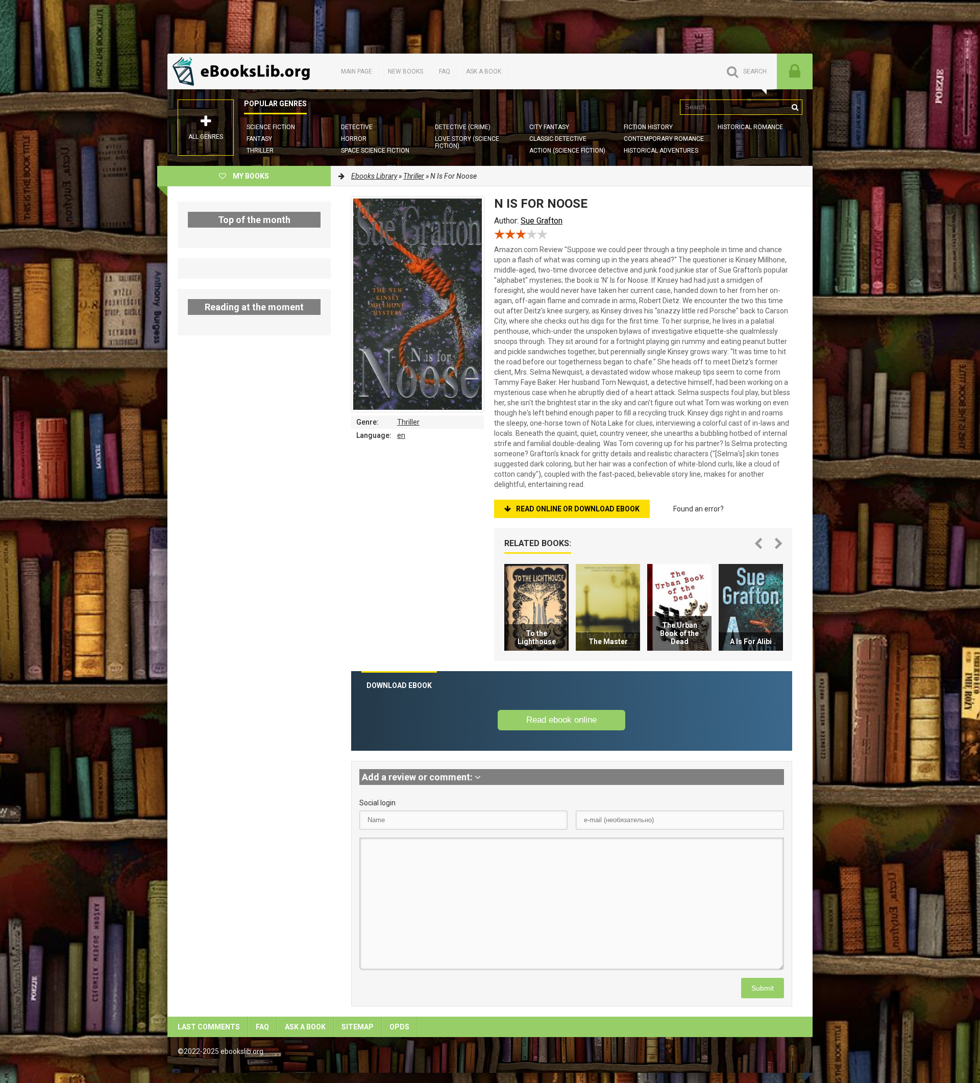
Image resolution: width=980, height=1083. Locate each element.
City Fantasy (549, 127)
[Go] (794, 107)
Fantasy (259, 138)
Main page (356, 71)
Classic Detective (557, 138)
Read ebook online (561, 720)
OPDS (399, 1027)
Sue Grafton (541, 221)
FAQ (444, 71)
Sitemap (357, 1027)
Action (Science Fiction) (567, 150)
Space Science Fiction (375, 150)
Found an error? (698, 509)
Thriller (260, 150)
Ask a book (483, 71)
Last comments (209, 1027)
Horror (353, 138)
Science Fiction (271, 127)
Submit (762, 988)
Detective (357, 127)
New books (405, 71)
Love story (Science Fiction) (467, 142)
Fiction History (648, 127)
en (401, 435)
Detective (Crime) (463, 127)
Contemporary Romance (664, 138)
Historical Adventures (661, 150)
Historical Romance (750, 127)
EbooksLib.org (244, 71)
